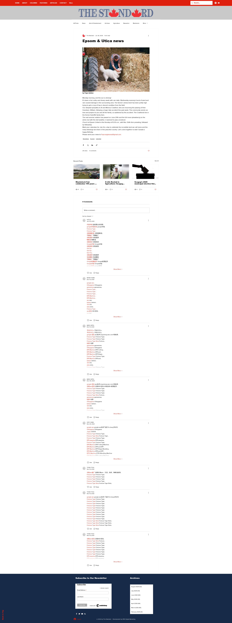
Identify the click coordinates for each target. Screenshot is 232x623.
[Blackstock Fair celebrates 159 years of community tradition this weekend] (86, 171)
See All (157, 161)
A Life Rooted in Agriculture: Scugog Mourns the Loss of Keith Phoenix (114, 183)
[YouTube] (219, 3)
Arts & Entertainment (95, 23)
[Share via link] (97, 145)
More (144, 23)
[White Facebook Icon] (76, 614)
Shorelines (86, 139)
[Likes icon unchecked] (88, 273)
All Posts (75, 23)
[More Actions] (148, 220)
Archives (107, 23)
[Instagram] (216, 3)
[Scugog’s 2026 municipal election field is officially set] (145, 171)
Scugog (92, 139)
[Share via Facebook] (83, 145)
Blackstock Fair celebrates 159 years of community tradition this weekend (86, 183)
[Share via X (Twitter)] (88, 145)
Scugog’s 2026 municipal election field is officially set (144, 183)
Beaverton (126, 23)
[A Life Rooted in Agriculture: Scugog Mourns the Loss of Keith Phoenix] (116, 171)
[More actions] (148, 35)
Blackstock (136, 23)
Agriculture (116, 23)
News (83, 23)
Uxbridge (98, 139)
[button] (33, 2)
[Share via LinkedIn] (92, 145)
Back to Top (3, 615)
